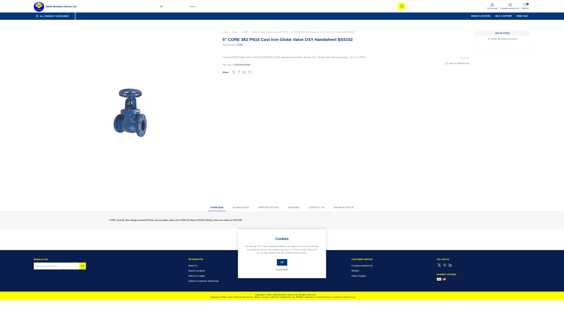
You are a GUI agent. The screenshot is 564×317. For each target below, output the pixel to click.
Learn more (282, 270)
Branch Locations (196, 270)
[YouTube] (445, 265)
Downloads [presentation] (241, 207)
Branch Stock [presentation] (344, 207)
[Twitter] (439, 265)
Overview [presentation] (216, 207)
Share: (226, 72)
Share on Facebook (239, 72)
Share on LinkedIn (244, 72)
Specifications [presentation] (268, 207)
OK (282, 262)
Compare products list (509, 8)
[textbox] (292, 6)
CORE (239, 44)
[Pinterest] (450, 265)
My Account (492, 8)
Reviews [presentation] (293, 207)
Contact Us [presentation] (317, 207)
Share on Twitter (233, 72)
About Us (192, 265)
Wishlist (355, 270)
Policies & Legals (196, 276)
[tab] (217, 207)
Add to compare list (459, 64)
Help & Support (358, 276)
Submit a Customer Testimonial (203, 281)
